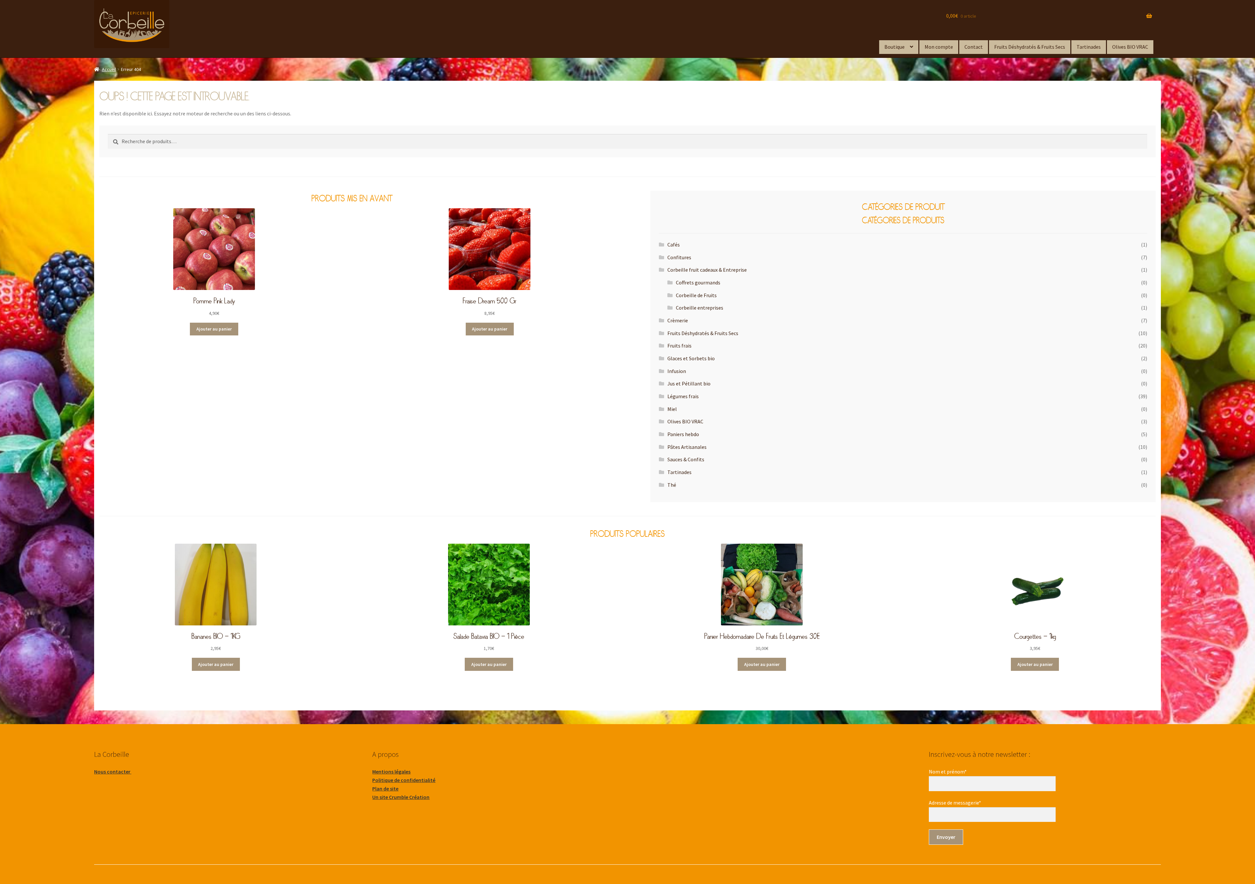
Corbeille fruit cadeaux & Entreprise (707, 269)
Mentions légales (391, 771)
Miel (672, 409)
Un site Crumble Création (400, 797)
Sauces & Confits (685, 459)
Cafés (673, 244)
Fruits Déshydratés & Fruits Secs (1029, 46)
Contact (973, 46)
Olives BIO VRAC (1130, 46)
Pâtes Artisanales (687, 447)
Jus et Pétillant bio (689, 383)
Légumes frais (683, 396)
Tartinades (1089, 46)
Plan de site (385, 788)
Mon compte (939, 46)
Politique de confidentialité (403, 780)
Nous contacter (112, 771)
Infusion (676, 371)
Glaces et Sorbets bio (691, 358)
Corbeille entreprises (699, 307)
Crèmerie (677, 320)
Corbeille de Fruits (696, 295)
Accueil (109, 69)
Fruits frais (679, 345)
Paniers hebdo (683, 434)
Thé (671, 485)
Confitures (679, 257)
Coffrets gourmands (698, 282)
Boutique (894, 46)
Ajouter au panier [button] (214, 329)
